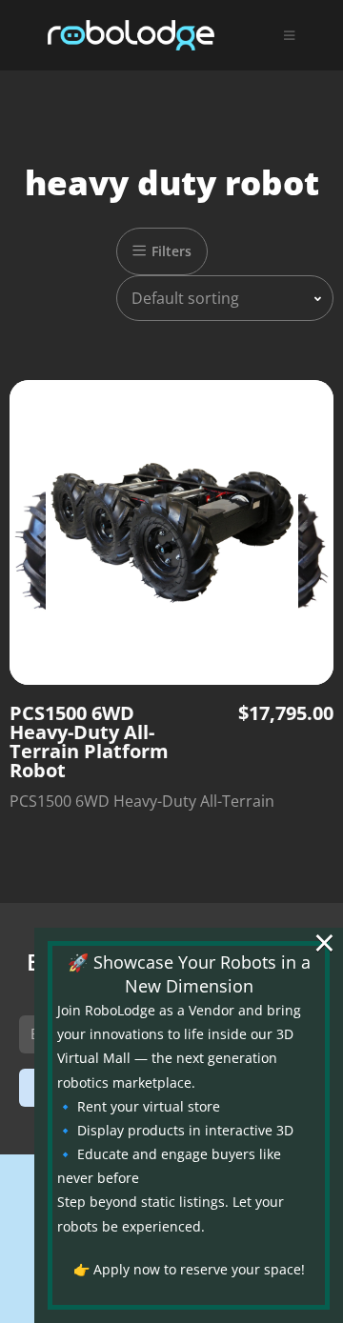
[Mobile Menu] (289, 35)
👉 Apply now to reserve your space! (189, 1269)
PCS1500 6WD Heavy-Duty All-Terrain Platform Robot (89, 742)
